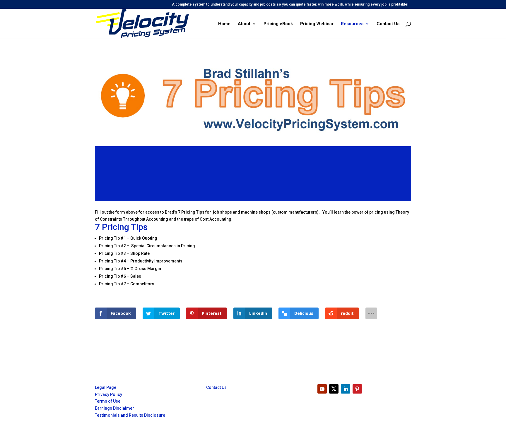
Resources (352, 24)
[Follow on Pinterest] (357, 389)
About (244, 24)
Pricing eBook (278, 24)
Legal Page (105, 387)
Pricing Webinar (317, 24)
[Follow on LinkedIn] (345, 389)
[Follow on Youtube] (322, 389)
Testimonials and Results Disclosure (130, 415)
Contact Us (388, 24)
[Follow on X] (334, 389)
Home (224, 24)
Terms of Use (107, 401)
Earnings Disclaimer (114, 408)
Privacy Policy (108, 394)
